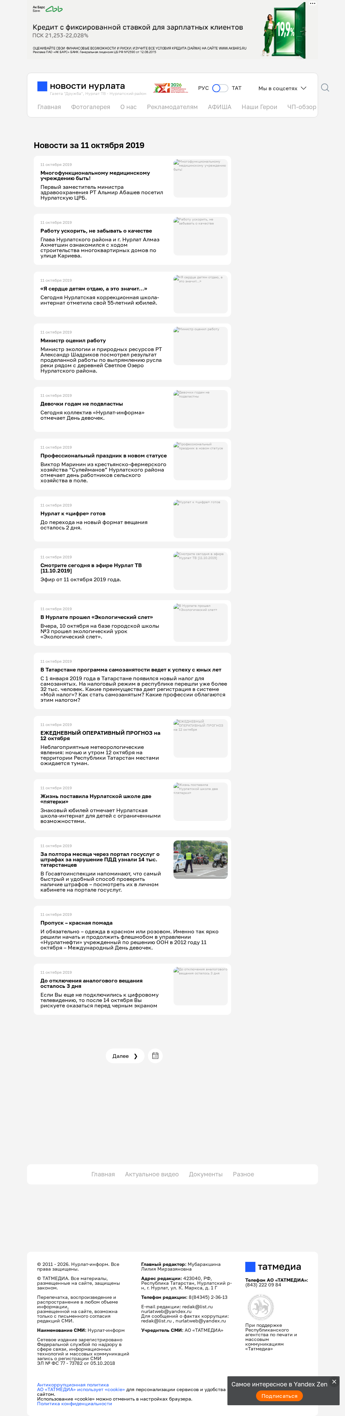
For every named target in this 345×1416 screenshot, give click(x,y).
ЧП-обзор (301, 106)
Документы (206, 1174)
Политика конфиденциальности (74, 1403)
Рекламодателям (172, 106)
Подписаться (279, 1395)
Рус (203, 88)
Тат (237, 88)
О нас (128, 106)
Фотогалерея (90, 106)
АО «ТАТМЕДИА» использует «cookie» (81, 1389)
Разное (243, 1174)
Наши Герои (259, 106)
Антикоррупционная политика (73, 1384)
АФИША (219, 106)
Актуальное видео (152, 1174)
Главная (49, 106)
